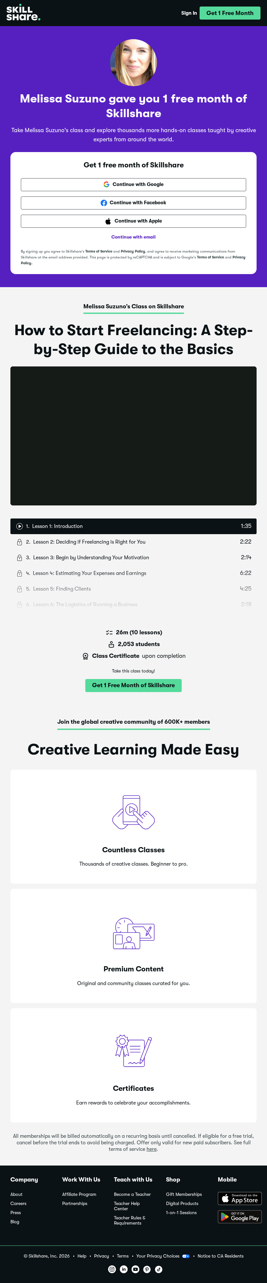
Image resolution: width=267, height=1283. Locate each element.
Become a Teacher (132, 1194)
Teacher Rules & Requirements (129, 1220)
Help (81, 1256)
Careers (18, 1203)
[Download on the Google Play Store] (237, 1217)
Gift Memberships (184, 1194)
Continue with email (133, 237)
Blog (14, 1221)
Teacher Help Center (127, 1206)
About (16, 1194)
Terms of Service (98, 251)
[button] (230, 13)
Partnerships (74, 1203)
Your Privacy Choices (157, 1256)
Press (15, 1212)
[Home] (23, 13)
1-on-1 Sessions (181, 1212)
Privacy (101, 1256)
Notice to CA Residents (221, 1256)
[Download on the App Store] (237, 1199)
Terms (123, 1256)
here (152, 1149)
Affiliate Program (79, 1194)
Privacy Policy (133, 251)
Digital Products (182, 1203)
